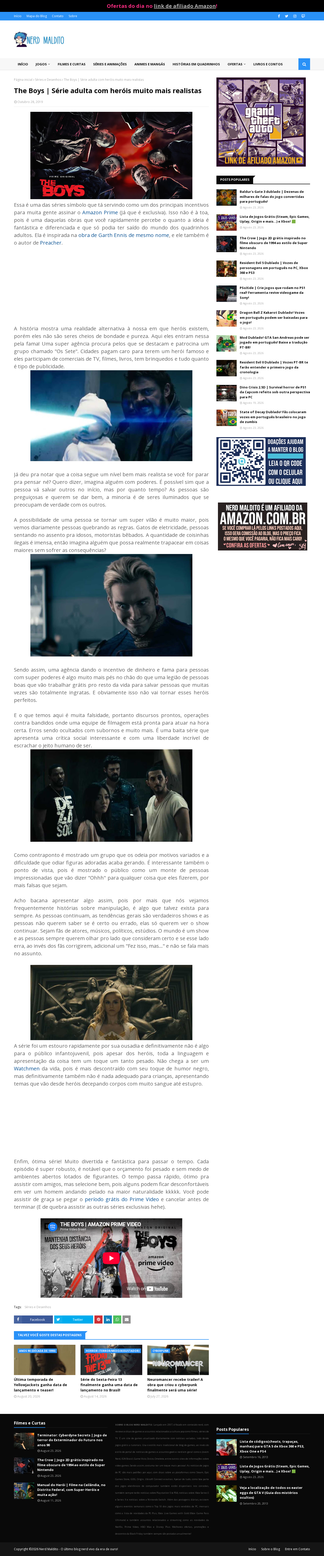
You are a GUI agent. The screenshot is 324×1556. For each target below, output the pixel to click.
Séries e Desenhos (48, 79)
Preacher (51, 242)
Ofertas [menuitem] (235, 64)
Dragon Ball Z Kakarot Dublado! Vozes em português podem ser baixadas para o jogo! (274, 317)
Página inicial (23, 79)
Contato (58, 16)
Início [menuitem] (23, 64)
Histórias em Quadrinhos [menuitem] (196, 64)
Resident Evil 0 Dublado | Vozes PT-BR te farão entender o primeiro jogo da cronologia (274, 367)
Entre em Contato (297, 1549)
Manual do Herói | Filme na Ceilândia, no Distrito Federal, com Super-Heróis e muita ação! (71, 1490)
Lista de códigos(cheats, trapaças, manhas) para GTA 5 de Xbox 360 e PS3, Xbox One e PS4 (272, 1446)
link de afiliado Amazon (185, 6)
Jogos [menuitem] (41, 64)
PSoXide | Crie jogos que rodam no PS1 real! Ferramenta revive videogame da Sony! (272, 292)
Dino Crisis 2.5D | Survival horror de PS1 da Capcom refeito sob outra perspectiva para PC (275, 392)
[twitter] (287, 16)
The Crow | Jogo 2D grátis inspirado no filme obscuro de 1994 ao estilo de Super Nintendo (274, 243)
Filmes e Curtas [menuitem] (72, 64)
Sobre (73, 16)
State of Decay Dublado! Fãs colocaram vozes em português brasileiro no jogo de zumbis (273, 417)
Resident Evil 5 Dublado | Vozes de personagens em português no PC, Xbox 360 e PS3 (274, 267)
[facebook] (279, 16)
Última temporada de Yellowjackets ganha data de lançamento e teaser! (40, 1384)
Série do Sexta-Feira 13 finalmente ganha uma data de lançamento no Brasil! (109, 1384)
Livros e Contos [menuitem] (268, 64)
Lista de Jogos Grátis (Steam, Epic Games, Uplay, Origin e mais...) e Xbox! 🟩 (275, 219)
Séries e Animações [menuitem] (110, 64)
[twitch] (302, 16)
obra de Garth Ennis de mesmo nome (123, 235)
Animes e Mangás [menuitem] (149, 64)
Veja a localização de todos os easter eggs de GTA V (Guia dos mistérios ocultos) (271, 1492)
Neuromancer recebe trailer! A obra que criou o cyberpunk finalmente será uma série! (175, 1384)
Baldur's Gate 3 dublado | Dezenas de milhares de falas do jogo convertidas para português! (272, 196)
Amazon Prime (100, 212)
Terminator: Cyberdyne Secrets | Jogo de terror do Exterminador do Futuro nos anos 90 (72, 1440)
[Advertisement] (111, 282)
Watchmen (27, 1068)
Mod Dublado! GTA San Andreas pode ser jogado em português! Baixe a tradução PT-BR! (274, 342)
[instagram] (295, 16)
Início (18, 16)
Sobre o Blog (270, 1549)
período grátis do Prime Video (122, 1199)
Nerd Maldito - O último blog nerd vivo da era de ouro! (78, 1549)
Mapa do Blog (37, 16)
